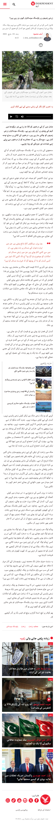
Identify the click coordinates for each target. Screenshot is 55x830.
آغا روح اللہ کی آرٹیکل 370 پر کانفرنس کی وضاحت (27, 706)
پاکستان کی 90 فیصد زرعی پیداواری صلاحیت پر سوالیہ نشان (19, 393)
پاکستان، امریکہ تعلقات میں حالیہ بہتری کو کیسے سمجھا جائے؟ (28, 777)
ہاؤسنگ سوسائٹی (12, 626)
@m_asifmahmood (33, 37)
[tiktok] (13, 800)
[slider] (39, 117)
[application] (30, 116)
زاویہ (22, 638)
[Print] (41, 45)
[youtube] (19, 800)
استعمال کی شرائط (44, 809)
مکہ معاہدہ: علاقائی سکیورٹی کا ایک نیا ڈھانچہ (29, 741)
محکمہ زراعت (33, 626)
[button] (11, 116)
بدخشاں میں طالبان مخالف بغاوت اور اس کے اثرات (30, 670)
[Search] (14, 4)
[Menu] (5, 4)
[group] (22, 116)
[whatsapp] (8, 800)
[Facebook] (36, 800)
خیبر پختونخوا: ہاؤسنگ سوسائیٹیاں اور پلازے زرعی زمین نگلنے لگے (21, 369)
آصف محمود (38, 34)
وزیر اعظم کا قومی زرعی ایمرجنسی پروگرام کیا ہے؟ (20, 381)
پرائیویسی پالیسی (22, 809)
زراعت (23, 626)
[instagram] (25, 800)
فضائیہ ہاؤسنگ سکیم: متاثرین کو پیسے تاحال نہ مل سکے (21, 405)
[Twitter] (31, 800)
